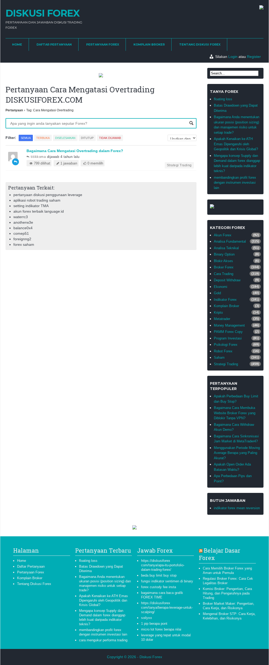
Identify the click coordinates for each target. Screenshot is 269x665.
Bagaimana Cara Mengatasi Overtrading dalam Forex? (75, 151)
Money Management (229, 325)
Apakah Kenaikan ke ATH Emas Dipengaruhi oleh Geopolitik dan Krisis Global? (236, 144)
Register (254, 56)
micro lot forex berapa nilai (161, 629)
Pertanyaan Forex (102, 44)
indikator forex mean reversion (237, 508)
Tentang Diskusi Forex (199, 44)
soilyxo (146, 618)
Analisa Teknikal (226, 248)
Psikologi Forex (225, 345)
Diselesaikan (65, 137)
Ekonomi (220, 287)
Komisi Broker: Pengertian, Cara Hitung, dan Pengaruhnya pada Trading (227, 593)
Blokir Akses (223, 261)
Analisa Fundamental (230, 241)
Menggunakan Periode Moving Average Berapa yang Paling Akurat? (237, 453)
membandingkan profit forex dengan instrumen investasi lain (235, 183)
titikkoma (38, 157)
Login (232, 56)
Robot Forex (223, 351)
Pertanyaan (14, 110)
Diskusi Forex (43, 13)
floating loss (223, 99)
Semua (26, 137)
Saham (219, 357)
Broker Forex (224, 267)
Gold (217, 293)
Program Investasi (228, 338)
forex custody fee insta (158, 587)
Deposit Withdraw (227, 280)
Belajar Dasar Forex (219, 554)
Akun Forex (222, 235)
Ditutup (87, 137)
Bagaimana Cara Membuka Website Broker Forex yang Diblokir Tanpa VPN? (234, 413)
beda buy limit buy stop (159, 575)
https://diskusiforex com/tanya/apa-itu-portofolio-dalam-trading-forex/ (162, 565)
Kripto (218, 312)
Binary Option (224, 254)
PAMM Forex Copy (228, 332)
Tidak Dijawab (110, 137)
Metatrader (222, 319)
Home (17, 44)
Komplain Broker (149, 44)
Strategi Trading (179, 165)
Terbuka (43, 137)
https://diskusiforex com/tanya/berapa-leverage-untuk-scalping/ (167, 607)
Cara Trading (223, 274)
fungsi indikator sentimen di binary (167, 581)
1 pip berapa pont (154, 624)
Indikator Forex (225, 300)
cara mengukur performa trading (103, 640)
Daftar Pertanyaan (54, 44)
